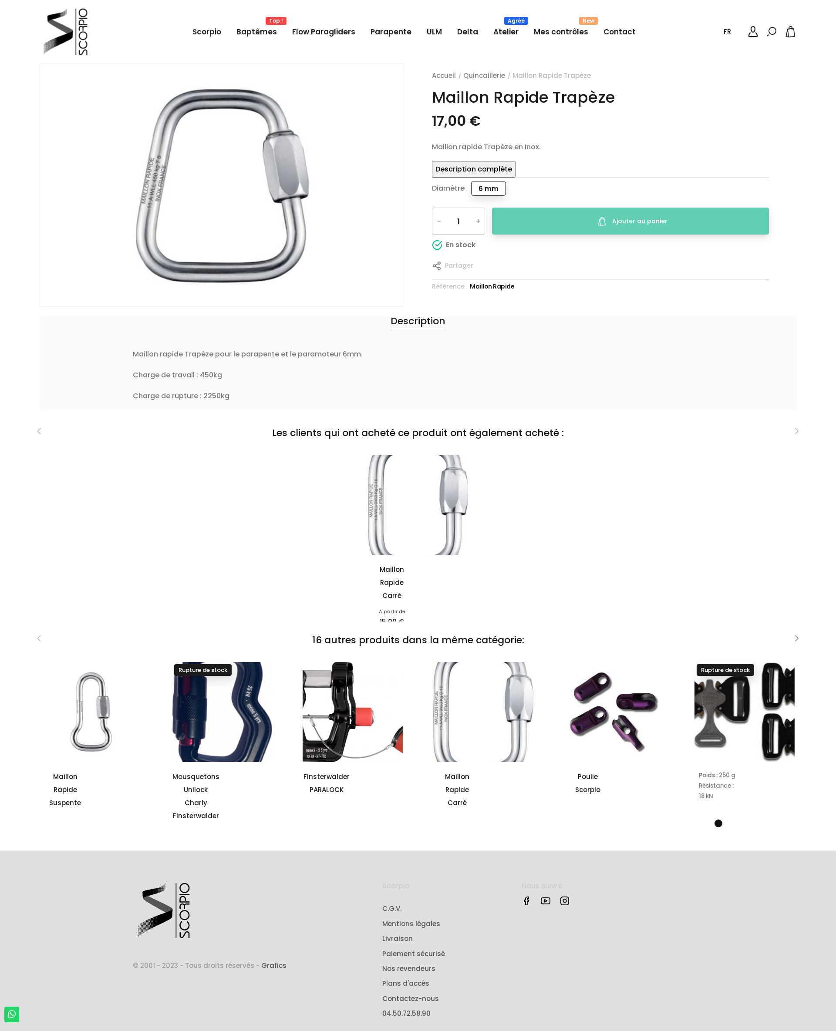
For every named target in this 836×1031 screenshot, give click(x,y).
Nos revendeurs (408, 968)
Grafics (274, 965)
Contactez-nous (410, 998)
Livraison (397, 938)
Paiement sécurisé (413, 953)
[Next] (796, 638)
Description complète (473, 169)
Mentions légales (411, 923)
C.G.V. (391, 908)
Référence (448, 286)
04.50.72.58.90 (406, 1013)
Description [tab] (418, 321)
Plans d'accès (405, 983)
